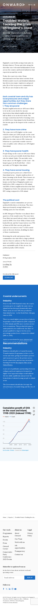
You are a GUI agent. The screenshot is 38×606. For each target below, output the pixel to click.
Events (5, 540)
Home (4, 517)
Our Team (18, 539)
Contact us (19, 554)
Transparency (20, 551)
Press (5, 543)
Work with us (20, 542)
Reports (10, 517)
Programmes (7, 533)
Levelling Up (7, 264)
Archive (5, 267)
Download (9, 278)
